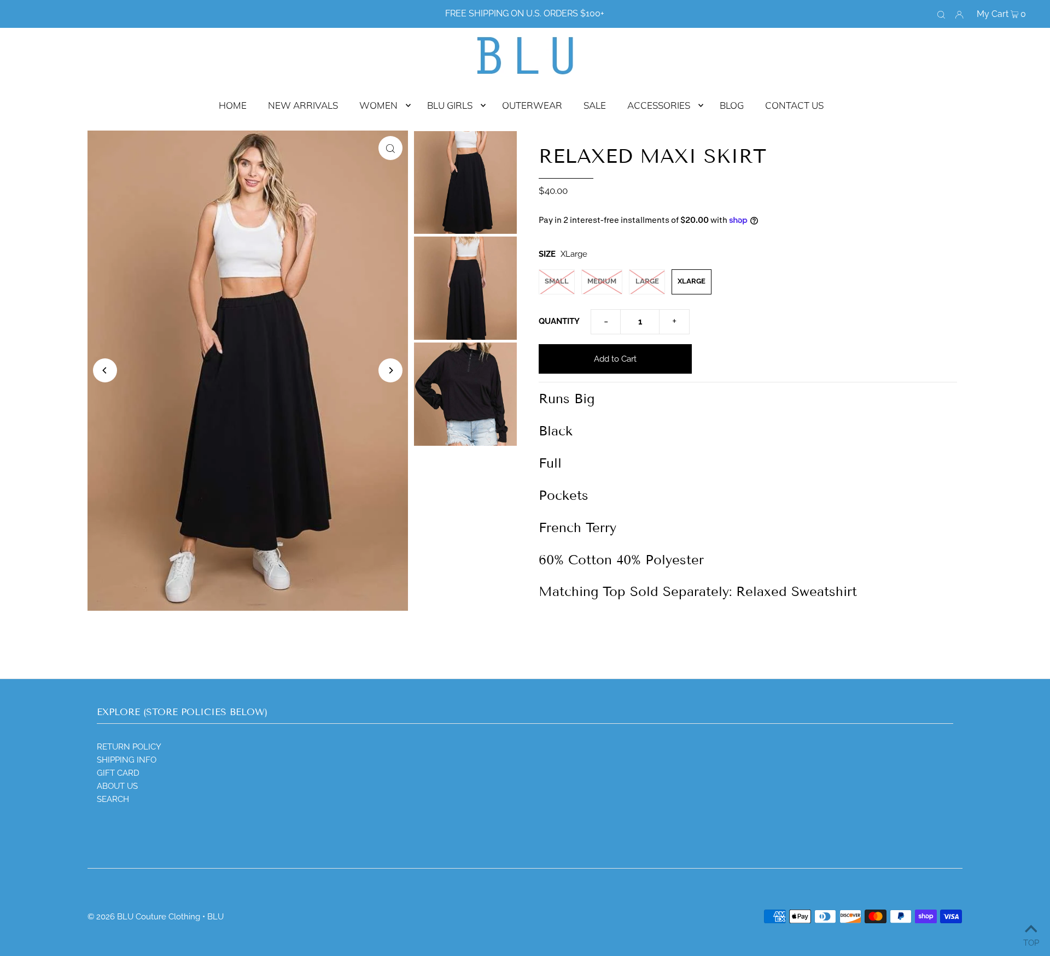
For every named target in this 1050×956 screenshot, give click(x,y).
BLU (215, 917)
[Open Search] (941, 14)
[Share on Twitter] (1036, 209)
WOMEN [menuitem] (378, 105)
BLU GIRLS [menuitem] (449, 105)
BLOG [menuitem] (732, 105)
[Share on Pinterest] (1036, 237)
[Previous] (105, 370)
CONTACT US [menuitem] (794, 105)
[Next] (390, 370)
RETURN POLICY (129, 747)
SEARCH (113, 799)
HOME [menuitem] (233, 105)
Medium (601, 281)
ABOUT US (117, 786)
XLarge (691, 281)
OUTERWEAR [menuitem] (532, 105)
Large (647, 281)
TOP (1031, 941)
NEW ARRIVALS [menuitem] (303, 105)
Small (557, 281)
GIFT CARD (118, 773)
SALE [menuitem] (595, 105)
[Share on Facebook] (1036, 182)
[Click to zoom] (390, 148)
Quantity (559, 321)
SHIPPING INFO (126, 760)
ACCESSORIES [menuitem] (658, 105)
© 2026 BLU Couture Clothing (144, 917)
